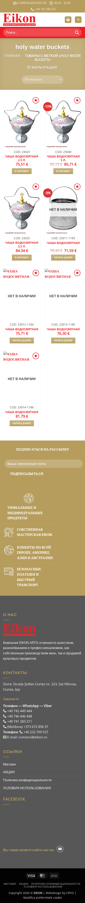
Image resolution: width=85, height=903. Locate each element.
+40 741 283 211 (19, 721)
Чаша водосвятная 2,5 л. (21, 158)
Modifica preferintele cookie (42, 898)
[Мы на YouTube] (60, 849)
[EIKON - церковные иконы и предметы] (23, 20)
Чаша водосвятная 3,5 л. (21, 244)
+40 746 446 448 (19, 716)
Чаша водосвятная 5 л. (63, 158)
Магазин (9, 764)
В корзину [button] (22, 171)
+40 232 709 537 (35, 732)
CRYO (70, 893)
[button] (68, 19)
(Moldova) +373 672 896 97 (27, 726)
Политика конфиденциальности (27, 780)
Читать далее (63, 257)
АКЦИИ (9, 772)
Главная (12, 56)
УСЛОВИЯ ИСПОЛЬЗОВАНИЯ (27, 788)
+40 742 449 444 (19, 711)
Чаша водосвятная (63, 243)
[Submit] (77, 32)
